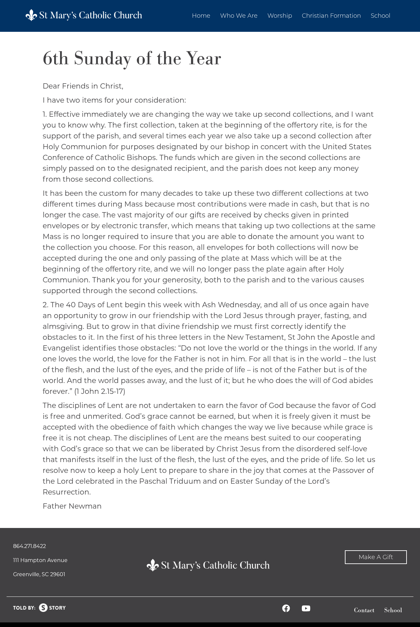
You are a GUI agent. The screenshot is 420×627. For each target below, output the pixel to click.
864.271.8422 (29, 546)
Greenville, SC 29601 (39, 574)
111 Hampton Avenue (40, 560)
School (393, 610)
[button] (376, 557)
